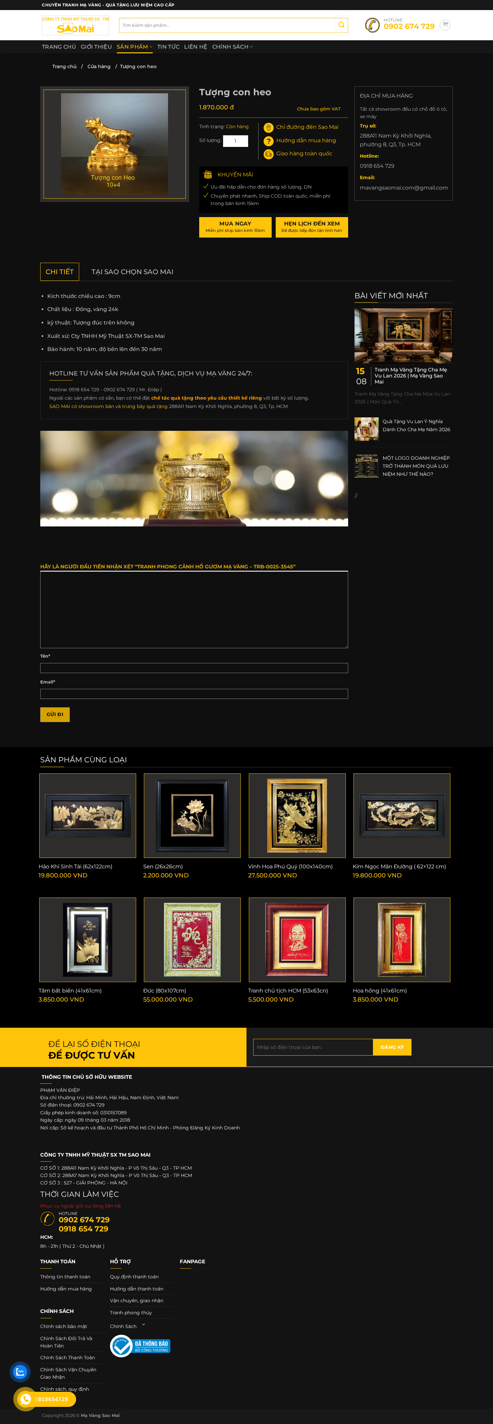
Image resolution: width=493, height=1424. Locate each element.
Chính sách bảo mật (63, 1326)
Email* (47, 681)
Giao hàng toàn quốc (304, 153)
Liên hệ (195, 47)
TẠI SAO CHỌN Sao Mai (132, 272)
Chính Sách (230, 47)
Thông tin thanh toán (65, 1277)
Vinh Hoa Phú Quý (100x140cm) (290, 866)
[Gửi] (341, 25)
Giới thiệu (96, 47)
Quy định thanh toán (134, 1277)
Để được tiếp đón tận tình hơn (311, 226)
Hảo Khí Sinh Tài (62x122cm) (75, 866)
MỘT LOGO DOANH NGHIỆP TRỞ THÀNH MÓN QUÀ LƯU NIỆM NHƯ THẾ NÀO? (416, 466)
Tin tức (168, 47)
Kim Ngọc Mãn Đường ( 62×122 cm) (399, 866)
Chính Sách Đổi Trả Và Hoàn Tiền (66, 1342)
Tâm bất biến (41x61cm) (70, 990)
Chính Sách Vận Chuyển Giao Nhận (68, 1373)
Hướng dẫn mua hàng (306, 140)
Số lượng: (210, 140)
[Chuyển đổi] (143, 1324)
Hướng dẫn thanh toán (136, 1289)
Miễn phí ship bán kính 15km (235, 226)
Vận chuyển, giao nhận (136, 1301)
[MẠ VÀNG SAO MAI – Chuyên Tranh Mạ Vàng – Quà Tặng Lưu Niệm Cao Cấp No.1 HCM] (75, 25)
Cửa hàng (99, 66)
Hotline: (369, 156)
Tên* (45, 656)
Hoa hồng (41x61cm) (380, 990)
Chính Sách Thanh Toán (67, 1358)
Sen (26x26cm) (163, 866)
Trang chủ (59, 47)
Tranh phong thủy (131, 1313)
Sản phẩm (132, 47)
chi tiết (60, 272)
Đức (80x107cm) (164, 990)
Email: (367, 177)
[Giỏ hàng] (445, 25)
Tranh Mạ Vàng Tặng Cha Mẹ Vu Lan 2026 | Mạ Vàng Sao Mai (411, 375)
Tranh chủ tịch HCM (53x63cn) (288, 990)
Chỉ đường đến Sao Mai (307, 127)
